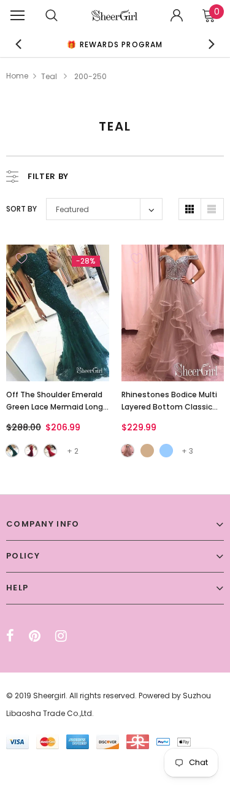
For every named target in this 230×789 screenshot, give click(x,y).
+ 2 (73, 451)
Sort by (21, 209)
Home (17, 76)
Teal (49, 76)
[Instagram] (61, 635)
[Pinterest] (34, 635)
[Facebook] (10, 635)
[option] (115, 44)
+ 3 (187, 451)
